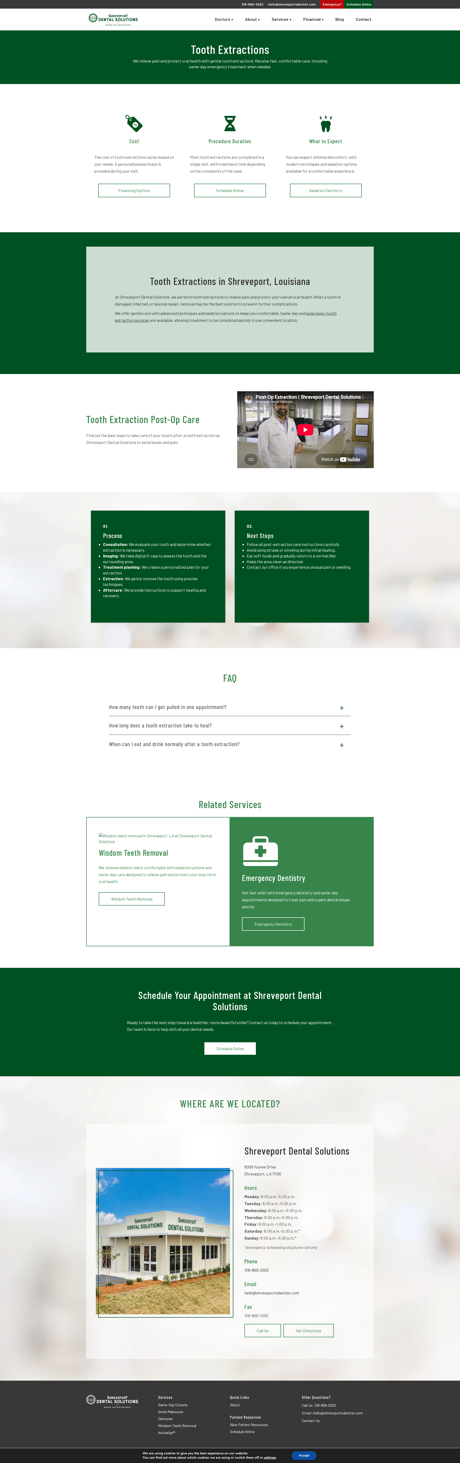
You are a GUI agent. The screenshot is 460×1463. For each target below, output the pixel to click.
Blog (339, 19)
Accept (304, 1455)
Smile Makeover (170, 1411)
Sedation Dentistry (325, 190)
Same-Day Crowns (173, 1404)
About (251, 19)
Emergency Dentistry (273, 924)
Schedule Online (230, 190)
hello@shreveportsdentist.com (292, 4)
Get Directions (308, 1330)
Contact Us (311, 1420)
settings (270, 1458)
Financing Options (134, 190)
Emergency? (332, 4)
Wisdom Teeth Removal (131, 898)
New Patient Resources (249, 1424)
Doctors (222, 19)
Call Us (263, 1330)
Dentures (165, 1418)
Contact (363, 19)
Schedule (358, 4)
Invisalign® (166, 1432)
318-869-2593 (256, 1270)
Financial (312, 19)
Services (280, 19)
